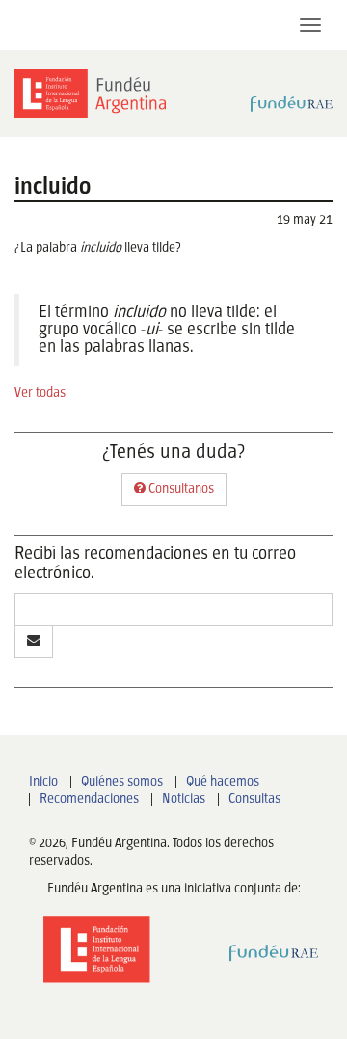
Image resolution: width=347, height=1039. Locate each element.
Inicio (43, 782)
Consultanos (180, 489)
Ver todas (40, 393)
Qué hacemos (222, 782)
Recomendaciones (89, 799)
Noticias (183, 799)
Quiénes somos (122, 782)
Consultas (254, 799)
